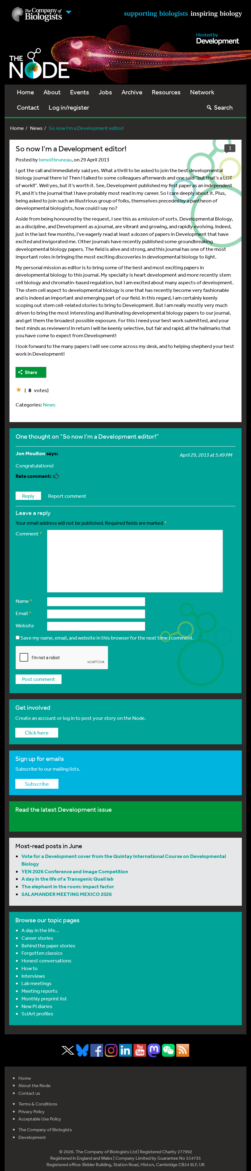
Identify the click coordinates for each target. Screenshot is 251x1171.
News (36, 128)
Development (32, 1137)
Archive (132, 92)
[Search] (209, 107)
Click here (37, 732)
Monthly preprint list (44, 998)
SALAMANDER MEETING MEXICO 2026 (66, 894)
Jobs (105, 92)
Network (202, 92)
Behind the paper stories (48, 945)
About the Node (34, 1085)
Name (24, 601)
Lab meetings (36, 983)
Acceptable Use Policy (39, 1119)
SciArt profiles (37, 1013)
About (52, 92)
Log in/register (69, 107)
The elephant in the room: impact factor (67, 886)
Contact (28, 107)
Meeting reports (39, 991)
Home (25, 92)
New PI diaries (36, 1006)
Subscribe (37, 783)
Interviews (33, 976)
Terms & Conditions (37, 1104)
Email (24, 613)
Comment (29, 533)
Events (79, 92)
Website (25, 625)
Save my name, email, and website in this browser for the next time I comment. (107, 637)
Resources (166, 92)
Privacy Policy (31, 1111)
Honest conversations (46, 960)
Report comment (67, 496)
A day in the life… (40, 930)
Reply (28, 496)
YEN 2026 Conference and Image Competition (74, 871)
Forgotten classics (41, 953)
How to (29, 968)
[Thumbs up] (19, 390)
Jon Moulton (30, 453)
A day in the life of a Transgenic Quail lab (67, 878)
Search (223, 107)
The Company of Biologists (45, 1129)
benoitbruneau (55, 159)
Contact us (29, 1093)
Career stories (37, 938)
